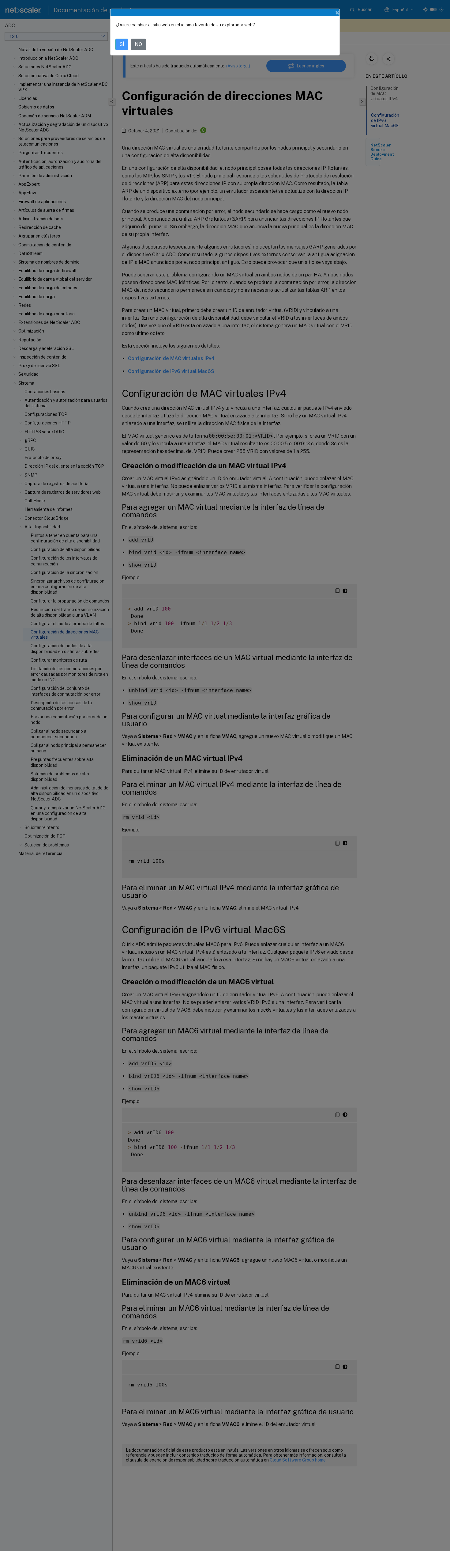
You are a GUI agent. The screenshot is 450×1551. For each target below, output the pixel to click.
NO (138, 44)
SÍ (121, 44)
